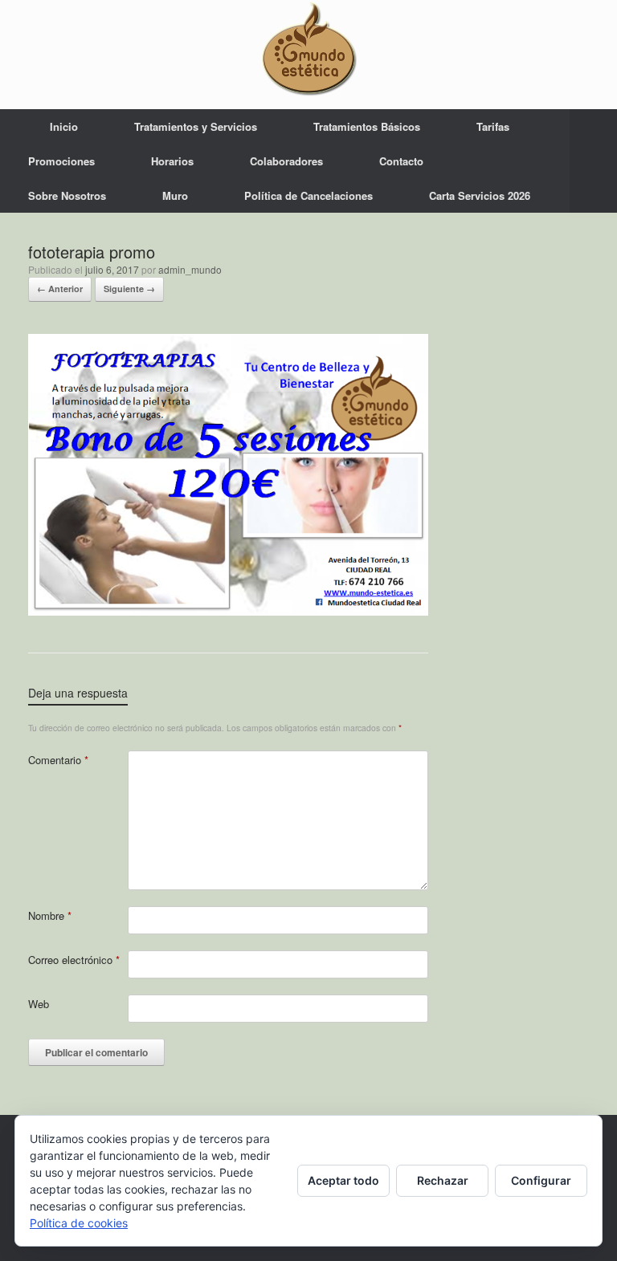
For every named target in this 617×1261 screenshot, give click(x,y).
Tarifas (492, 126)
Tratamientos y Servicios (195, 126)
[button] (593, 161)
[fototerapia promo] (228, 610)
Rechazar (442, 1180)
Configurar (541, 1180)
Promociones (61, 161)
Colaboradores (286, 161)
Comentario (58, 759)
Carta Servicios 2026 (479, 195)
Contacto (401, 161)
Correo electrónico (74, 959)
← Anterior (60, 289)
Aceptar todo (343, 1180)
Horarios (172, 161)
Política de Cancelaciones (308, 195)
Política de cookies (79, 1223)
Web (38, 1003)
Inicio (64, 126)
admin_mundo (190, 269)
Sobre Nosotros (67, 195)
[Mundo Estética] (308, 48)
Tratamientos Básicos (366, 126)
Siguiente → (129, 289)
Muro (175, 195)
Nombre (50, 915)
